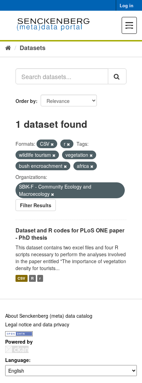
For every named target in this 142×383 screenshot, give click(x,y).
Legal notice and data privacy (37, 324)
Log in (126, 5)
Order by (26, 100)
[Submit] (117, 76)
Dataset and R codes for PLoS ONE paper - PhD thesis (70, 233)
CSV (21, 278)
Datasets (32, 47)
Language (17, 359)
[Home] (8, 47)
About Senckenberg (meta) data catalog (48, 315)
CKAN (17, 349)
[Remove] (52, 144)
